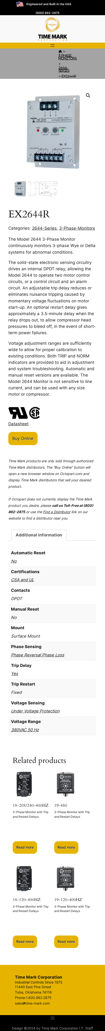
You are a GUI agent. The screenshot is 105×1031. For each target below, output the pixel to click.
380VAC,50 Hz (25, 729)
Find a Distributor (56, 512)
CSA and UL (22, 579)
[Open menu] (52, 45)
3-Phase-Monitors (68, 57)
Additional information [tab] (39, 535)
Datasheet (18, 423)
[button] (88, 95)
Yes (14, 673)
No (14, 561)
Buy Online (22, 438)
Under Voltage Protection (35, 711)
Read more (25, 847)
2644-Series (64, 69)
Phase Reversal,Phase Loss (37, 654)
